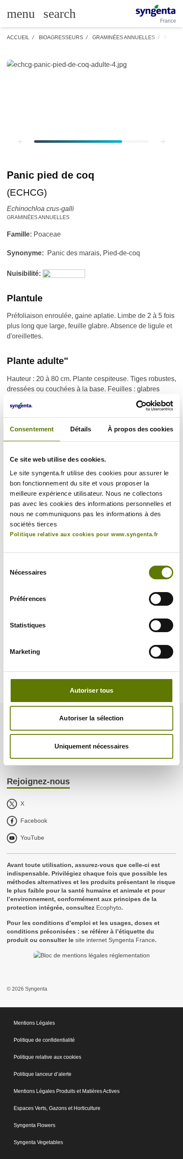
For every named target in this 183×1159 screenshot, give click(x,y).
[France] (155, 10)
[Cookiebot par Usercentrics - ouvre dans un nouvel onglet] (136, 405)
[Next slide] (162, 141)
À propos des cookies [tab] (140, 429)
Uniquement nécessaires (91, 746)
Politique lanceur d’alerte (42, 1074)
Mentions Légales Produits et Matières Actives (67, 1091)
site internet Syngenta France (115, 939)
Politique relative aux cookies (47, 1057)
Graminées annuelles (123, 37)
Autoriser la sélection (91, 718)
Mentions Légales (34, 1023)
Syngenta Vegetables (38, 1142)
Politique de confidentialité (44, 1040)
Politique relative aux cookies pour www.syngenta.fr (84, 535)
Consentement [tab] (32, 429)
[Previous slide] (20, 141)
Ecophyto (108, 907)
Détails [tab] (80, 429)
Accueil (18, 37)
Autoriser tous (91, 690)
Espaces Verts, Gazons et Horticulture (57, 1108)
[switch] (161, 599)
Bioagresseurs (61, 37)
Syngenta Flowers (34, 1125)
